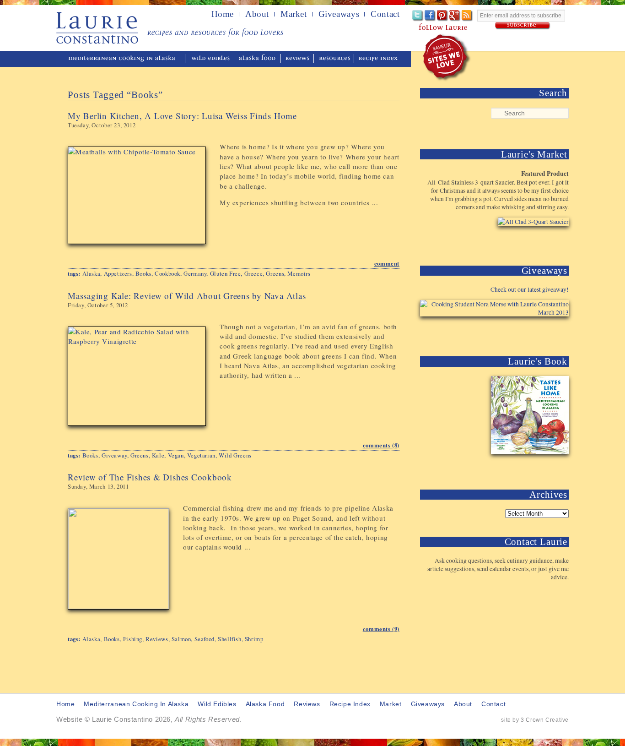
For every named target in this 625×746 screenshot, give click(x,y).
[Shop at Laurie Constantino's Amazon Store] (528, 242)
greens (275, 273)
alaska (91, 273)
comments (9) (381, 629)
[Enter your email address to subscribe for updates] (523, 26)
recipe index (379, 59)
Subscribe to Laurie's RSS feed (467, 16)
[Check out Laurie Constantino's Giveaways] (540, 333)
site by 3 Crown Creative (535, 720)
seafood (204, 639)
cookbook (167, 273)
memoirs (298, 273)
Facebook (430, 16)
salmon (181, 639)
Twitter (418, 16)
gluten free (225, 273)
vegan (176, 455)
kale (158, 455)
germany (194, 273)
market (391, 704)
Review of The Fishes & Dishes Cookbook (150, 477)
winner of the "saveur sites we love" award (447, 57)
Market (293, 14)
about (257, 14)
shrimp (254, 639)
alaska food (258, 59)
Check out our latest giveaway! (529, 289)
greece (253, 273)
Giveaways (338, 14)
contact (493, 704)
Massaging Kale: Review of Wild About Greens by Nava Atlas (187, 295)
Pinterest (442, 16)
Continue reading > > (358, 223)
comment (386, 263)
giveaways (428, 704)
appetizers (118, 273)
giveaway (114, 455)
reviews (298, 59)
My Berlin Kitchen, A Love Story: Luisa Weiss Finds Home (182, 115)
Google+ (455, 16)
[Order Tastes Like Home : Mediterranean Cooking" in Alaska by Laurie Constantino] (528, 466)
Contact (385, 14)
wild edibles (210, 59)
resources (334, 59)
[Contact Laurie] (540, 592)
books (143, 273)
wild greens (235, 455)
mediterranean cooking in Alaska (125, 59)
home (222, 14)
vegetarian (201, 455)
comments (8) (381, 445)
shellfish (229, 639)
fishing (132, 639)
